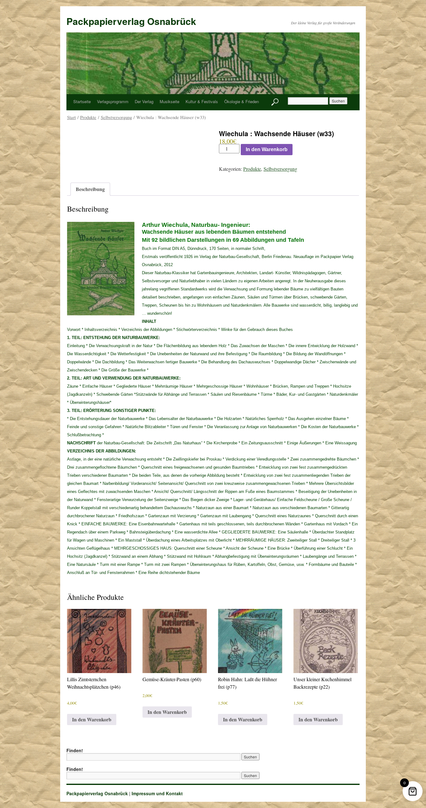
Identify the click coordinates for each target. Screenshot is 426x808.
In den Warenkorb (267, 149)
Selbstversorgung (116, 117)
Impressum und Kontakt (157, 793)
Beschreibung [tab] (90, 189)
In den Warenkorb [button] (91, 719)
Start (71, 117)
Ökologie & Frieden (241, 101)
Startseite (82, 101)
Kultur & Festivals (202, 101)
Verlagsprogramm (112, 101)
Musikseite (169, 101)
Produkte (88, 117)
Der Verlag (144, 101)
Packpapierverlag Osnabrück (131, 21)
